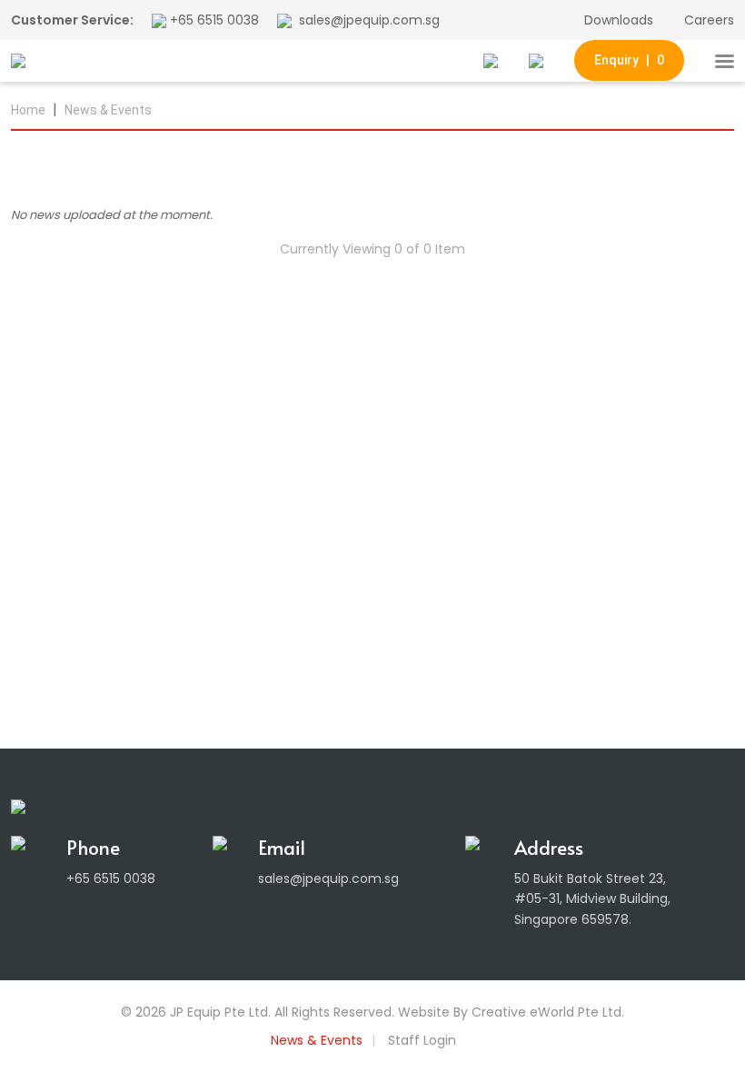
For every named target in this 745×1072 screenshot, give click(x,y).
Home (28, 110)
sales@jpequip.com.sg (369, 20)
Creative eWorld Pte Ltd (546, 1012)
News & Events (108, 110)
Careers (709, 20)
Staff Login (422, 1040)
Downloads (618, 20)
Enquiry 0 (629, 60)
